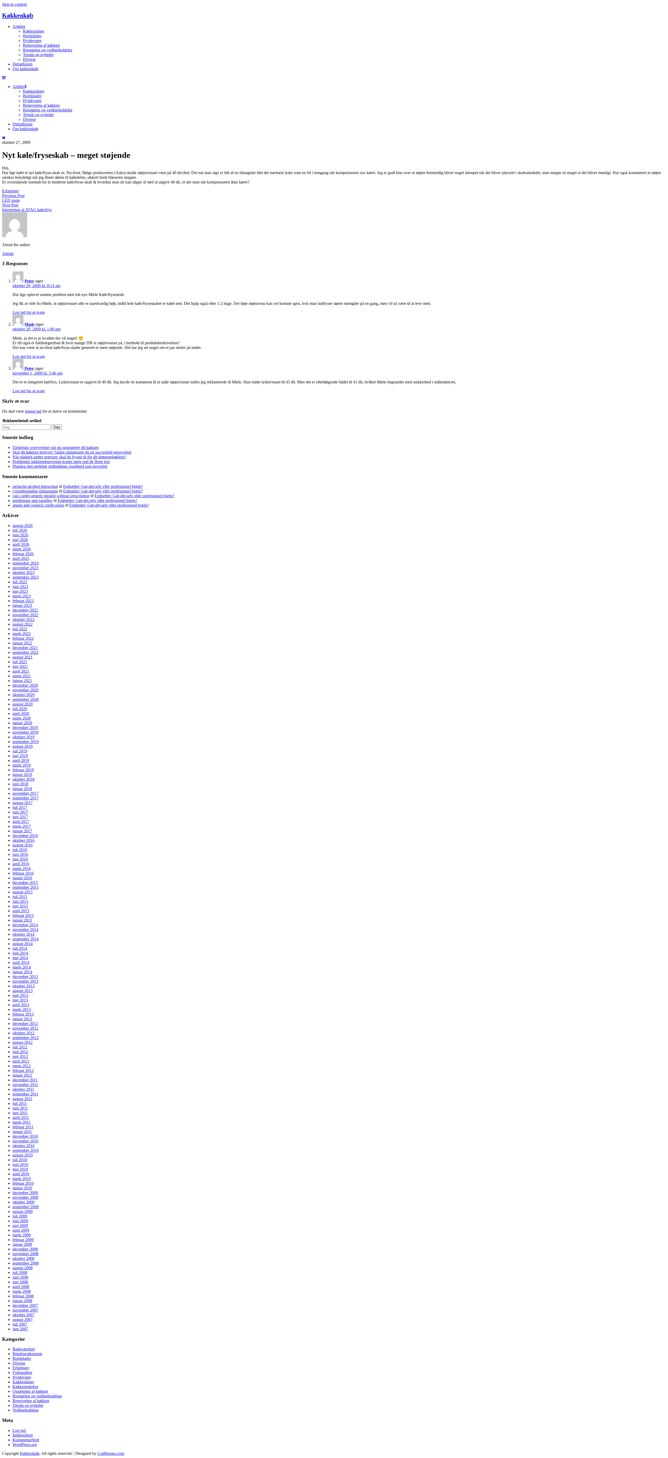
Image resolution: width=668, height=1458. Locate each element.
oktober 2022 (23, 619)
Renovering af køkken (41, 45)
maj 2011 (20, 1113)
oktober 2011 (23, 1089)
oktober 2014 (23, 934)
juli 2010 (20, 1160)
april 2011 (21, 1117)
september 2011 (25, 1094)
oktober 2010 (23, 1145)
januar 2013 (22, 1019)
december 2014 (25, 925)
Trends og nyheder (38, 54)
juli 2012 (20, 1047)
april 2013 (21, 1005)
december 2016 (25, 835)
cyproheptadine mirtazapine (35, 491)
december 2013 (25, 976)
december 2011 (25, 1080)
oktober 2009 (23, 1202)
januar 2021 (22, 680)
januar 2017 (22, 831)
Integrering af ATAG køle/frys (27, 210)
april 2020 (21, 713)
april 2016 (21, 864)
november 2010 (25, 1141)
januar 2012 (22, 1075)
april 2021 (21, 671)
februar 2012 (23, 1070)
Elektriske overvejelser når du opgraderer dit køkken (56, 447)
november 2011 (25, 1084)
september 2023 (26, 577)
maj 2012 (20, 1056)
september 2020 (26, 699)
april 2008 (21, 1286)
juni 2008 (20, 1277)
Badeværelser (24, 1349)
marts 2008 (22, 1291)
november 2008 (25, 1254)
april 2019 (21, 760)
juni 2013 (20, 995)
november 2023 (25, 568)
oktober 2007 (23, 1315)
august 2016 (23, 845)
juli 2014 (20, 948)
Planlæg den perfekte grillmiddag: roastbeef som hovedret (60, 466)
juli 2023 (20, 582)
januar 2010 (22, 1188)
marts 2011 (22, 1122)
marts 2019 (22, 765)
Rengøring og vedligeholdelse (47, 50)
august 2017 (23, 803)
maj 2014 (20, 958)
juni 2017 (20, 812)
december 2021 (25, 647)
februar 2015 (23, 915)
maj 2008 (20, 1282)
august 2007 (23, 1319)
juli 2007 (20, 1324)
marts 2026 (22, 549)
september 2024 (26, 563)
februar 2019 (23, 770)
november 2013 (25, 981)
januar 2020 (22, 723)
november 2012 (25, 1028)
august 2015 (23, 892)
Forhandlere (22, 1372)
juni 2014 (20, 953)
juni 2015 (20, 901)
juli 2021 (20, 662)
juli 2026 (20, 530)
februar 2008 (23, 1296)
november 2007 (25, 1310)
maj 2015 (20, 906)
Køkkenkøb (17, 15)
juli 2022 (20, 629)
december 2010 (25, 1136)
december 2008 (25, 1249)
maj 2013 (20, 1000)
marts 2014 (22, 967)
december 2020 (25, 685)
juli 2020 (20, 709)
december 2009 (25, 1192)
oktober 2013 (23, 986)
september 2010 (26, 1150)
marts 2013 (22, 1009)
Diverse (29, 59)
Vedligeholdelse (26, 1410)
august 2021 (23, 657)
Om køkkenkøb (25, 69)
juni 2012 (20, 1052)
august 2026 (23, 525)
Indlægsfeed (23, 1435)
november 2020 (25, 690)
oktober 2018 (23, 779)
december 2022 (25, 610)
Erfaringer (10, 191)
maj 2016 (20, 859)
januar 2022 (22, 643)
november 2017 (25, 793)
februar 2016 (23, 873)
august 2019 (23, 746)
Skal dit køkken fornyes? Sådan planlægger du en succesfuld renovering (72, 452)
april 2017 (21, 821)
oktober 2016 (23, 840)
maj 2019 (20, 756)
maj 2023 (20, 591)
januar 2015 (22, 920)
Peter (29, 281)
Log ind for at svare (29, 312)
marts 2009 (22, 1235)
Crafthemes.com (110, 1453)
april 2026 (21, 544)
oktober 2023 (23, 572)
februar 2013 (23, 1014)
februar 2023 (23, 600)
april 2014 (21, 962)
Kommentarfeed (26, 1440)
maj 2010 (20, 1169)
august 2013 (23, 990)
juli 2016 (20, 849)
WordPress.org (25, 1444)
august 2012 (23, 1042)
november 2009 (25, 1197)
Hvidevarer (32, 40)
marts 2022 (22, 633)
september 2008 (26, 1263)
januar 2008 (22, 1301)
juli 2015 (20, 896)
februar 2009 (23, 1239)
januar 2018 (22, 788)
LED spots (11, 200)
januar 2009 (22, 1244)
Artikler (19, 26)
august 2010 (23, 1155)
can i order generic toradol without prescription (51, 496)
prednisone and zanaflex (32, 500)
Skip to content (14, 4)
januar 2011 (22, 1131)
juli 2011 (20, 1103)
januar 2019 (22, 774)
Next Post (10, 205)
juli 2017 (20, 807)
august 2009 (23, 1211)
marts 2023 (22, 596)
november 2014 (25, 929)
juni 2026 (20, 535)
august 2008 (23, 1268)
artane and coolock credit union (38, 505)
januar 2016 (22, 878)
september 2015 (26, 887)
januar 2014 (22, 972)
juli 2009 (20, 1216)
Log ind (19, 1430)
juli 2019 (20, 751)
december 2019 (25, 727)
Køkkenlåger (33, 31)
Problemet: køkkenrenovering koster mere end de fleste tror (61, 461)
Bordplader (32, 36)
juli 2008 (20, 1272)
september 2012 (26, 1037)
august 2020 (23, 704)
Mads (29, 324)
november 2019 (25, 732)
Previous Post (13, 195)
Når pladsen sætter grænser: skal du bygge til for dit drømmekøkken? (69, 457)
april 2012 (21, 1061)
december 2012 (25, 1023)
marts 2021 (22, 676)
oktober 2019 (23, 737)
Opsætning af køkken (30, 1391)
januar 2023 (22, 605)
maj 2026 (20, 539)
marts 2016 (22, 868)
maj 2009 (20, 1225)
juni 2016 (20, 854)
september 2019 (26, 741)
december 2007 (25, 1305)
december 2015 (25, 882)
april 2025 (21, 558)
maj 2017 (20, 817)
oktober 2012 (23, 1033)
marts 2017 (22, 826)
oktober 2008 (23, 1258)
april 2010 (21, 1174)
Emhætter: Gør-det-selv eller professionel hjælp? (103, 486)
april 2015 (21, 911)
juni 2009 (20, 1221)
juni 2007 (20, 1329)
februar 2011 (23, 1127)
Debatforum (22, 64)
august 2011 (22, 1099)
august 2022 (23, 624)
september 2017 (26, 798)
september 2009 (26, 1207)
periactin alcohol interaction (35, 486)
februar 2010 (23, 1183)
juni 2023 (20, 586)
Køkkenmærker (25, 1386)
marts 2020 (22, 718)
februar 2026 (23, 554)
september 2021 (26, 652)
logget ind (33, 411)
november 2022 (25, 615)
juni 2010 (20, 1164)
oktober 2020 (23, 694)
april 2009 (21, 1230)
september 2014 (26, 939)
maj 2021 (20, 666)
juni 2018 (20, 784)
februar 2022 (23, 638)
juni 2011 (20, 1108)
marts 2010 (22, 1178)
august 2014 (23, 943)
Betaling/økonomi (27, 1354)
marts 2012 (22, 1066)
